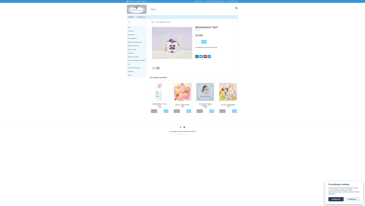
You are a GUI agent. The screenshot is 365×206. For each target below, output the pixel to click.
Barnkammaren (132, 38)
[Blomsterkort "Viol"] (172, 45)
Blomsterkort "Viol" (165, 22)
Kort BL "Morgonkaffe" (228, 105)
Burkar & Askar (132, 49)
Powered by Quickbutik (182, 134)
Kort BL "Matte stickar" (182, 105)
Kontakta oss (141, 17)
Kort (129, 64)
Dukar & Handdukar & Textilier (136, 60)
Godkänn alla (336, 199)
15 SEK (159, 107)
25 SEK (205, 107)
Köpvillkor (131, 17)
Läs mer (154, 111)
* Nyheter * (131, 31)
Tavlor (129, 75)
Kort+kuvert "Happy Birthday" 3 (205, 105)
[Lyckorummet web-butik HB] (137, 9)
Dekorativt (131, 53)
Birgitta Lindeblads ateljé (135, 42)
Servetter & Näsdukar (134, 68)
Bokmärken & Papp (133, 46)
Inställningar (352, 199)
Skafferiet (130, 71)
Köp (204, 42)
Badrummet (131, 35)
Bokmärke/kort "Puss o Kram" (159, 105)
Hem (129, 27)
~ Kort (157, 22)
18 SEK (182, 106)
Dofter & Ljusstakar (133, 57)
